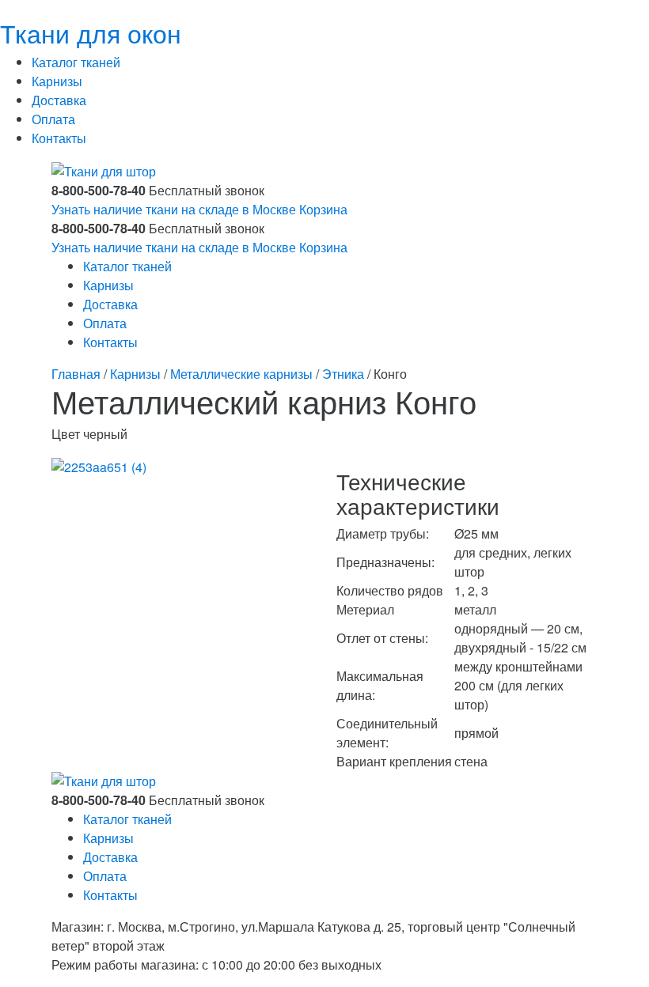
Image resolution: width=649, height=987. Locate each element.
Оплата (53, 119)
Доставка (59, 100)
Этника (343, 374)
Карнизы (57, 81)
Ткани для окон (90, 32)
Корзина (323, 209)
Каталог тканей (76, 62)
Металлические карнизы (241, 374)
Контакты (59, 138)
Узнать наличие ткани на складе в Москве (173, 209)
